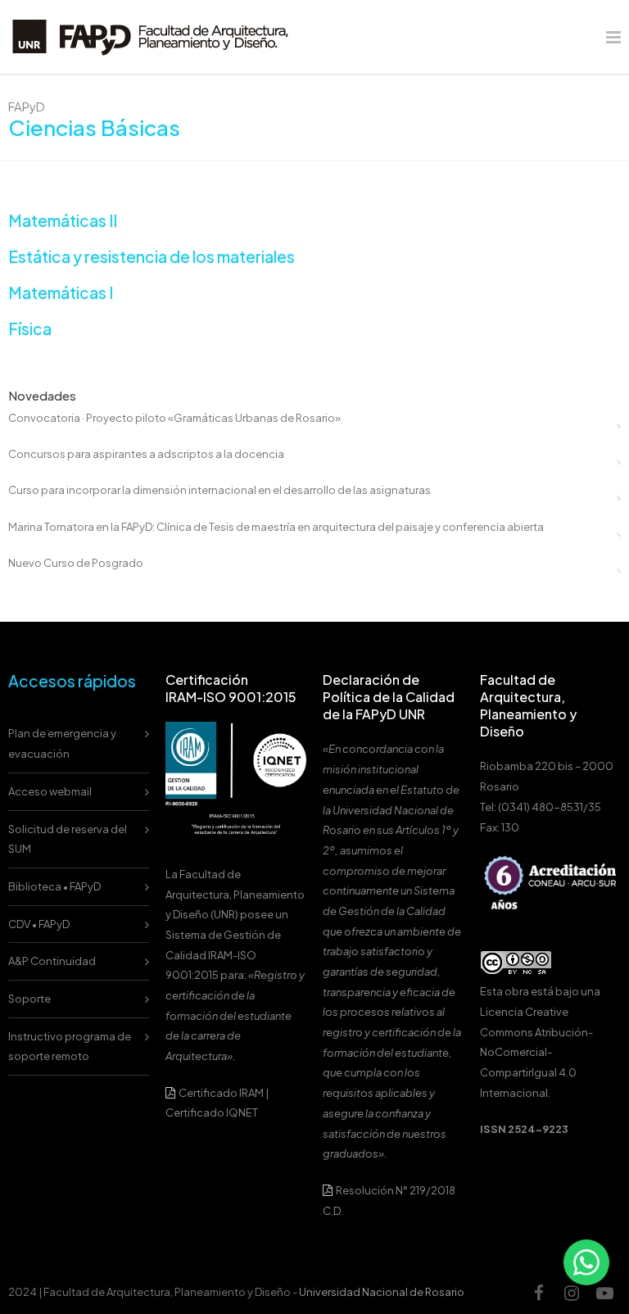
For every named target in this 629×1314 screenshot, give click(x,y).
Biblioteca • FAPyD (54, 886)
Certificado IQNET (211, 1112)
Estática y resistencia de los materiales (151, 256)
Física (30, 328)
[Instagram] (571, 1292)
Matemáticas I (60, 292)
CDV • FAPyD (39, 924)
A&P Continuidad (52, 960)
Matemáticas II (62, 220)
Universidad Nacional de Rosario (381, 1291)
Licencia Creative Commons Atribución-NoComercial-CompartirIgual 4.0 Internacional (536, 1052)
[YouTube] (604, 1292)
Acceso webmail (50, 791)
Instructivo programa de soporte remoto (69, 1046)
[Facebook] (539, 1292)
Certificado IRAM (221, 1092)
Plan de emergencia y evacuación (62, 743)
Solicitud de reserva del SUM (67, 839)
